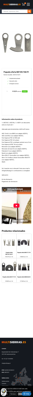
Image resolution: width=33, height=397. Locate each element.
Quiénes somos (5, 381)
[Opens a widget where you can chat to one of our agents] (26, 394)
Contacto (4, 383)
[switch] (3, 394)
